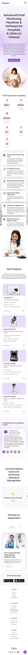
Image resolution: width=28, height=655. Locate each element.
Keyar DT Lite (14, 622)
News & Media (14, 597)
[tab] (3, 452)
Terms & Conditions (14, 638)
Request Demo (14, 634)
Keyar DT (14, 607)
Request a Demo (14, 60)
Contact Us (14, 633)
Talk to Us (8, 566)
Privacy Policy (14, 636)
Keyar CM (14, 606)
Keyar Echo (14, 624)
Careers (14, 595)
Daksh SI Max (14, 612)
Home (14, 592)
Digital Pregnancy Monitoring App (14, 610)
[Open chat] (25, 652)
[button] (25, 2)
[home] (5, 2)
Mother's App (14, 621)
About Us (14, 594)
